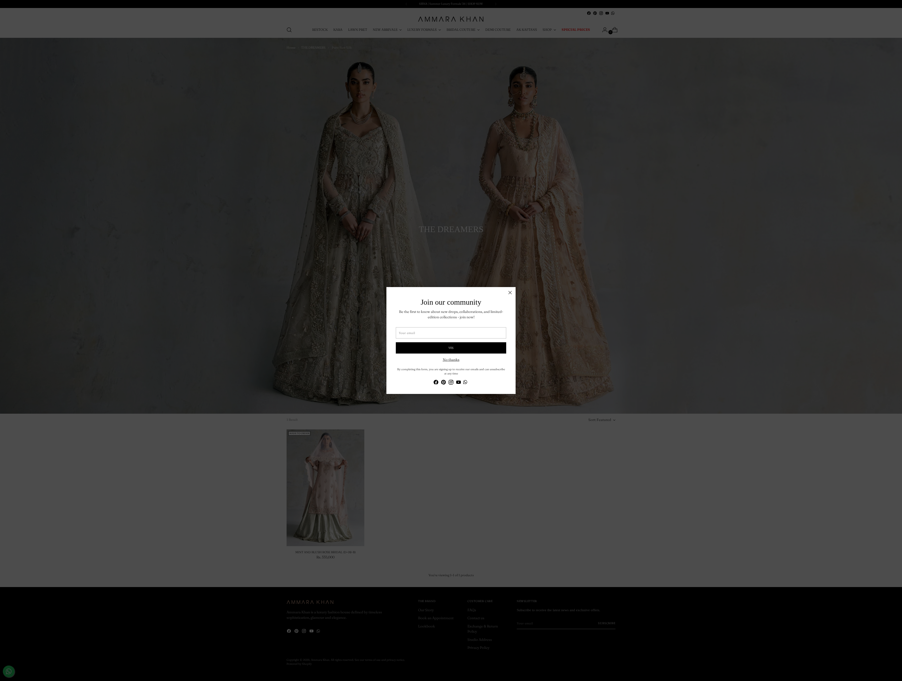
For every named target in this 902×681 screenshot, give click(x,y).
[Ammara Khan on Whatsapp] (465, 383)
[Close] (510, 292)
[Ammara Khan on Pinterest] (443, 383)
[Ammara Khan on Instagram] (451, 383)
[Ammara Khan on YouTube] (458, 383)
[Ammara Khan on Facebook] (436, 383)
